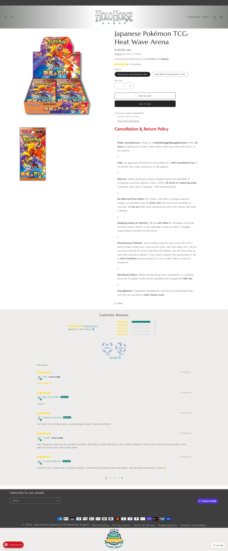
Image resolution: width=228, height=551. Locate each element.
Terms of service (144, 525)
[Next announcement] (223, 2)
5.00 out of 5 (90, 326)
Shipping (118, 54)
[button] (6, 17)
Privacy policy (122, 525)
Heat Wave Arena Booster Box (132, 74)
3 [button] (114, 478)
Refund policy (101, 525)
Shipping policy (167, 525)
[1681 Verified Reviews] (114, 549)
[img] (44, 372)
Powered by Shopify (76, 524)
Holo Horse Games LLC (48, 524)
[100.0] (107, 348)
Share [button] (120, 303)
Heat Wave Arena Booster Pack (170, 74)
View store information (128, 121)
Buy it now (145, 104)
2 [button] (110, 478)
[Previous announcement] (5, 2)
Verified (113, 357)
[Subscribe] (57, 500)
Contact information (193, 525)
